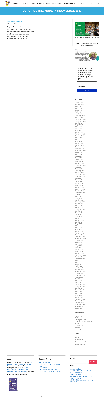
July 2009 (78, 292)
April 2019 (78, 169)
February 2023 (80, 134)
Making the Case (80, 320)
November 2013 (80, 238)
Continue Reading (12, 42)
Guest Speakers (75, 374)
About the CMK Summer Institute (81, 371)
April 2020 (78, 158)
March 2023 (79, 132)
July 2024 (78, 106)
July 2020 (78, 152)
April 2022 (78, 141)
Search (72, 359)
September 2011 (80, 275)
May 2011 (78, 282)
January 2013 (79, 253)
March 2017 (79, 200)
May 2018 (78, 182)
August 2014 (79, 224)
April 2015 (78, 216)
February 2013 (80, 251)
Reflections (79, 325)
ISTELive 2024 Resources (48, 370)
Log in (77, 337)
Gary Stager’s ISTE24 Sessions (50, 371)
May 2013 (78, 246)
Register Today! (75, 369)
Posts (77, 323)
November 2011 (80, 271)
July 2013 (78, 242)
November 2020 (80, 149)
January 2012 (79, 270)
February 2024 (80, 115)
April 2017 (78, 198)
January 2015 (79, 220)
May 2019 (78, 167)
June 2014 (78, 227)
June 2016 (78, 205)
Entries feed (79, 339)
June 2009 (78, 293)
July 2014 (78, 226)
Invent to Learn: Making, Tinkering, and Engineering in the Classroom (18, 369)
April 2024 (78, 112)
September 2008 (80, 304)
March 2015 (79, 218)
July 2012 (78, 260)
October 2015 (79, 211)
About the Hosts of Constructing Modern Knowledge (81, 377)
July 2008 (78, 308)
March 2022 (79, 143)
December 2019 (80, 165)
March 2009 (79, 297)
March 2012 (79, 268)
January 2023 (79, 136)
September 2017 (80, 192)
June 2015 (78, 213)
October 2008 (79, 303)
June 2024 (78, 108)
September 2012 (80, 259)
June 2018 (78, 180)
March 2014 (79, 231)
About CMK (79, 316)
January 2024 (79, 117)
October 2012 (79, 257)
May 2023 (78, 128)
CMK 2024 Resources (46, 368)
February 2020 (80, 161)
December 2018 (80, 174)
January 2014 (79, 235)
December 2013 (80, 237)
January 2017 (79, 204)
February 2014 (80, 233)
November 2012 (80, 255)
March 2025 (79, 103)
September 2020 (80, 150)
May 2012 (78, 264)
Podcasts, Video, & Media (84, 321)
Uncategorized (80, 329)
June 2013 (78, 244)
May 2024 (78, 110)
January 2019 (79, 172)
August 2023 (79, 125)
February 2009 (80, 299)
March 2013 (79, 249)
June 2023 (78, 127)
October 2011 (79, 273)
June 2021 (78, 147)
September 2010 (80, 290)
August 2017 (79, 194)
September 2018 (80, 176)
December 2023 (80, 119)
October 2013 (79, 240)
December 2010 (80, 284)
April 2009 (78, 295)
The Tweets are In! (15, 21)
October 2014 (79, 222)
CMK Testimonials (76, 373)
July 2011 (78, 279)
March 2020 (79, 160)
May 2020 (78, 156)
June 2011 (78, 281)
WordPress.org (80, 344)
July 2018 (78, 178)
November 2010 (80, 286)
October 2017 (79, 191)
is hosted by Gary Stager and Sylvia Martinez (19, 364)
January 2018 (79, 187)
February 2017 (80, 202)
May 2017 (78, 196)
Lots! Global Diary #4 (46, 362)
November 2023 (80, 121)
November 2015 (80, 209)
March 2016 (79, 207)
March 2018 (79, 183)
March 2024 (79, 114)
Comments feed (80, 342)
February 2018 (80, 185)
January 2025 (79, 105)
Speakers (78, 327)
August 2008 (79, 306)
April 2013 (78, 248)
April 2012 (78, 266)
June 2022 (78, 139)
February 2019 (80, 170)
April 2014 (78, 229)
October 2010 (79, 288)
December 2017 (80, 189)
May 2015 (78, 215)
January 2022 (79, 145)
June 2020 (78, 154)
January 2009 (79, 301)
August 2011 (79, 277)
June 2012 (78, 262)
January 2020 (79, 163)
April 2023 (78, 130)
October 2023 (79, 123)
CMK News (79, 318)
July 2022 (78, 138)
